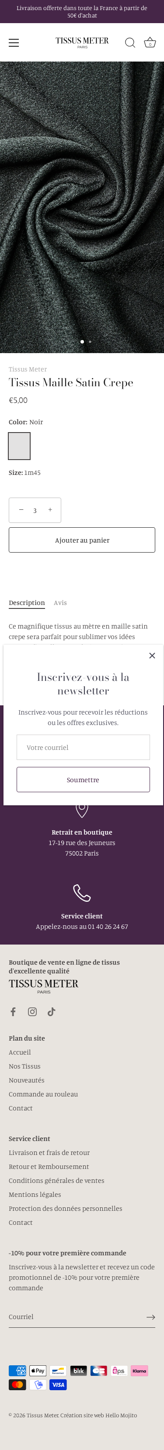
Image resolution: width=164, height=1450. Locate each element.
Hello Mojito (121, 1415)
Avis (60, 602)
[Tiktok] (51, 1010)
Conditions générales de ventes (57, 1180)
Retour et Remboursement (49, 1166)
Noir (19, 446)
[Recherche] (130, 44)
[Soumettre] (151, 1317)
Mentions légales (35, 1194)
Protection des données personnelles (65, 1208)
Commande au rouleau (43, 1093)
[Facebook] (13, 1010)
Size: (16, 472)
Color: (26, 422)
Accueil (20, 1052)
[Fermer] (152, 655)
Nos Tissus (25, 1066)
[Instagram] (32, 1010)
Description (27, 602)
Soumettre (83, 779)
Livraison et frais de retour (49, 1152)
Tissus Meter (28, 368)
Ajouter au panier (82, 540)
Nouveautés (27, 1079)
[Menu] (14, 42)
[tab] (31, 602)
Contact (21, 1107)
